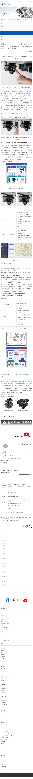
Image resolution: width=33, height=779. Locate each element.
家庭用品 (3, 635)
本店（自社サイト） (5, 714)
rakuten (3, 717)
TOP (2, 19)
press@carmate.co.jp (12, 492)
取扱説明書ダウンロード (6, 704)
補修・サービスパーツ (5, 638)
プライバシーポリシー (15, 771)
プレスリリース (12, 19)
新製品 (2, 615)
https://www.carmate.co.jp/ (25, 474)
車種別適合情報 (4, 700)
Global (2, 658)
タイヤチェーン (4, 617)
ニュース (5, 19)
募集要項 (3, 692)
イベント (2, 29)
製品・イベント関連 (5, 678)
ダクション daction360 (6, 735)
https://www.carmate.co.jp (13, 496)
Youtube (3, 762)
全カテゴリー (3, 23)
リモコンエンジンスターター (7, 631)
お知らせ (2, 36)
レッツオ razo (4, 739)
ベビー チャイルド (5, 627)
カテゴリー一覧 (4, 613)
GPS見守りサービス (5, 640)
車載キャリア (4, 619)
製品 (2, 26)
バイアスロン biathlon (6, 727)
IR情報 (2, 654)
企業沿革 (3, 650)
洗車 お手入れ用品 (5, 623)
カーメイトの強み (5, 652)
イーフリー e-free (5, 750)
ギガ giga (3, 741)
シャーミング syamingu (6, 747)
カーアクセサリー (5, 621)
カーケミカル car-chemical (7, 752)
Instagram (3, 766)
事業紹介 (3, 666)
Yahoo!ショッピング (5, 719)
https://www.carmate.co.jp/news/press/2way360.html (12, 456)
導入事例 (3, 668)
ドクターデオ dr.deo (5, 733)
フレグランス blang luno (6, 743)
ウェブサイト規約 (5, 771)
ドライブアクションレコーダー (7, 625)
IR (1, 39)
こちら (22, 503)
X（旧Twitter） (4, 764)
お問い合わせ (4, 707)
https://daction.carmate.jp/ (6, 460)
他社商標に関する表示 (26, 771)
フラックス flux (4, 731)
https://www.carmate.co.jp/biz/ (7, 464)
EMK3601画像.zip (14, 470)
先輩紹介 (3, 690)
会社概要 (3, 648)
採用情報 (3, 656)
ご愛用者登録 (4, 702)
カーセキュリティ (5, 633)
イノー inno (3, 729)
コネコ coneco (4, 745)
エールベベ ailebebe (5, 737)
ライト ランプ (4, 629)
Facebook (3, 760)
